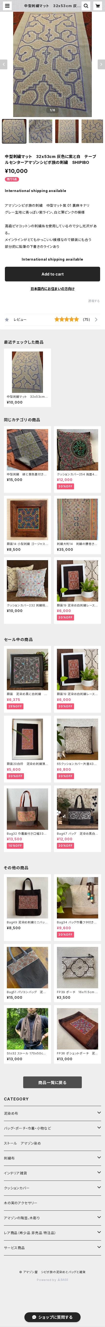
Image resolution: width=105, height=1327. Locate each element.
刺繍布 (9, 1158)
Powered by (47, 1280)
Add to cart (53, 274)
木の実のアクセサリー (21, 1203)
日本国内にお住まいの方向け (52, 289)
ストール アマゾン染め (22, 1143)
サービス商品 (14, 1248)
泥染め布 (11, 1113)
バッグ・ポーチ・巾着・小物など (27, 1128)
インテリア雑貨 (15, 1173)
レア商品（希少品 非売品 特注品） (30, 1233)
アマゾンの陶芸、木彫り (22, 1218)
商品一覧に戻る (52, 1082)
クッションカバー (17, 1188)
